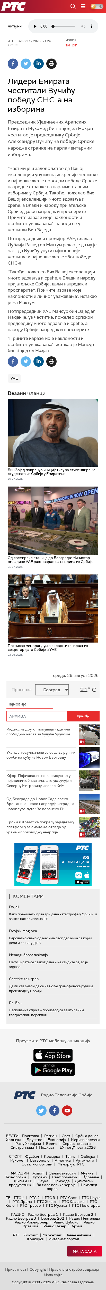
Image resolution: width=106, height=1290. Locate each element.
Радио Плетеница (84, 1218)
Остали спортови (37, 1164)
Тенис (70, 1156)
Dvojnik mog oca (23, 931)
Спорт (15, 1156)
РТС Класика (73, 1201)
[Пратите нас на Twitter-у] (41, 1110)
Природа (62, 1181)
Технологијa (15, 1177)
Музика (87, 1173)
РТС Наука (91, 1197)
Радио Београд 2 (78, 1214)
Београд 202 (52, 1218)
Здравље (91, 1177)
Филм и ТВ (23, 1181)
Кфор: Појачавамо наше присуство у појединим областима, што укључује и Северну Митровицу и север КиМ (39, 780)
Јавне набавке (78, 1235)
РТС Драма (22, 1201)
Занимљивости (62, 1173)
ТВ (8, 1197)
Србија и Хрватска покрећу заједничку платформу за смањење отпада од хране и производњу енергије (40, 827)
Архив (77, 1226)
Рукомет (17, 1160)
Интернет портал (64, 1239)
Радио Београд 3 (21, 1218)
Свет (66, 1135)
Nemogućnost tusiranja (28, 954)
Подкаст (47, 1147)
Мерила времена (85, 1139)
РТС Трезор (30, 1205)
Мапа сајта (84, 1251)
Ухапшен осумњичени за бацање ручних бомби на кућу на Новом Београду (40, 755)
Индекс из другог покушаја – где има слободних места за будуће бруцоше (38, 732)
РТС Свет (68, 1197)
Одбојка (88, 1156)
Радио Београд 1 (43, 1214)
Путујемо (39, 1177)
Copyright (38, 1269)
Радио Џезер (54, 1226)
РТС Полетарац (86, 1205)
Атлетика (63, 1160)
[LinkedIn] (38, 64)
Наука (43, 1181)
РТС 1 (19, 1197)
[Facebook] (13, 64)
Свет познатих (64, 1177)
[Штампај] (51, 64)
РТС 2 (34, 1197)
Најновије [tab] (16, 704)
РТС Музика (56, 1205)
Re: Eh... (15, 1002)
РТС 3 (50, 1197)
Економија (57, 1139)
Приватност (15, 1269)
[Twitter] (26, 64)
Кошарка (52, 1156)
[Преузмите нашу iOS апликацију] (53, 1055)
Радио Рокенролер (31, 1222)
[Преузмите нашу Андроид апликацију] (53, 1069)
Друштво (34, 1139)
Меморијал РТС (70, 1164)
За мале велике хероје (56, 1184)
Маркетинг (51, 1235)
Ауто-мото (85, 1160)
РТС (16, 1235)
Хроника (13, 1139)
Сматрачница (22, 1147)
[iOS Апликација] (53, 864)
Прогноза (22, 689)
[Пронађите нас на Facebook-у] (54, 1110)
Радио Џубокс (66, 1222)
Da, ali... (15, 907)
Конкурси (35, 1239)
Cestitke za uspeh (24, 978)
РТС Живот (47, 1201)
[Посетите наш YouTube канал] (67, 1110)
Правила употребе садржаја (74, 1269)
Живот (38, 1173)
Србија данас (87, 1135)
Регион (50, 1135)
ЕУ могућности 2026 (78, 1147)
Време (51, 1143)
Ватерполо (40, 1160)
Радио (17, 1214)
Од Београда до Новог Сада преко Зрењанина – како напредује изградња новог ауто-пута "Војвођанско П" (40, 803)
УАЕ (14, 378)
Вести (12, 1135)
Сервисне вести (77, 1143)
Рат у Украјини (28, 1143)
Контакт (30, 1235)
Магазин (20, 1173)
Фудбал (32, 1156)
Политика (30, 1135)
